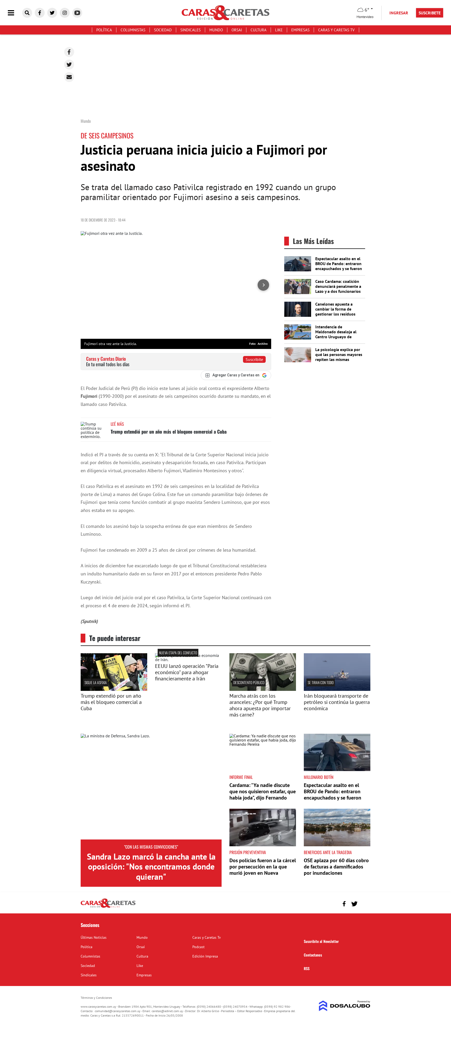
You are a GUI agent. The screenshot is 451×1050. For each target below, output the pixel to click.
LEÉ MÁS (117, 424)
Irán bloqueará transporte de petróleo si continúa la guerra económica (337, 702)
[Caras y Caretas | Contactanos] (364, 903)
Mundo (216, 30)
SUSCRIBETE (430, 12)
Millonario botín (318, 777)
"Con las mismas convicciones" (151, 847)
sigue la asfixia (96, 682)
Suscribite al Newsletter (321, 941)
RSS (307, 968)
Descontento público (248, 682)
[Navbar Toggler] (15, 13)
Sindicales (190, 30)
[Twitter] (69, 64)
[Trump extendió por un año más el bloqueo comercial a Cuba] (94, 431)
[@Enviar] (69, 77)
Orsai (237, 30)
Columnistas (133, 30)
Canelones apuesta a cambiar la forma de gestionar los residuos (335, 309)
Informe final (241, 777)
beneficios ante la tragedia (328, 852)
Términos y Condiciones (96, 998)
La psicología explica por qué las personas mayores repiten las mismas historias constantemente (338, 357)
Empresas (300, 30)
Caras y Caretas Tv (336, 30)
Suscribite (254, 359)
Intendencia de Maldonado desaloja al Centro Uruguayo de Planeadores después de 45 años (337, 336)
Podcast (198, 946)
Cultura (258, 30)
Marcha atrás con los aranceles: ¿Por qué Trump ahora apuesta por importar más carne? (260, 705)
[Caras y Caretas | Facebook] (40, 13)
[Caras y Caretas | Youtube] (77, 13)
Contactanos (313, 955)
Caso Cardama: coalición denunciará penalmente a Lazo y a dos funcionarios (338, 286)
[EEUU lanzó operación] (188, 659)
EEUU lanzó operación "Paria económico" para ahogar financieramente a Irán (186, 672)
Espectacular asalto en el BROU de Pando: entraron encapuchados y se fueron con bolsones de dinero (338, 266)
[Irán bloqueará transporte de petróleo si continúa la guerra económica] (337, 689)
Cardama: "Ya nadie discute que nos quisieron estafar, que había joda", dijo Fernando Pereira (262, 794)
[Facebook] (69, 52)
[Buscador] (27, 13)
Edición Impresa (205, 956)
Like (279, 30)
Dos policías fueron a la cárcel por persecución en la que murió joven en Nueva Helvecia (262, 870)
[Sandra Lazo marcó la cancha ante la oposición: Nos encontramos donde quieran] (151, 786)
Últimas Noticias (93, 937)
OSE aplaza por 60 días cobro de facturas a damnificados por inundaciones (336, 866)
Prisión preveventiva (247, 852)
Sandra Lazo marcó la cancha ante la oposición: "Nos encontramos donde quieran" (151, 866)
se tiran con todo (321, 682)
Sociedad (163, 30)
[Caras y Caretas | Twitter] (52, 13)
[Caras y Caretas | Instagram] (65, 13)
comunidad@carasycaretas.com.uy (117, 1011)
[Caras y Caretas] (108, 907)
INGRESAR (398, 12)
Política (104, 30)
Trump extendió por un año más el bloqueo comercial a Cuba (169, 431)
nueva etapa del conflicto (178, 652)
